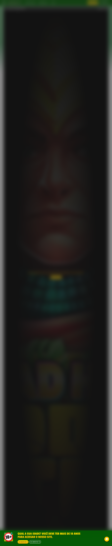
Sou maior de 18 (23, 542)
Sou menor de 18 (35, 542)
